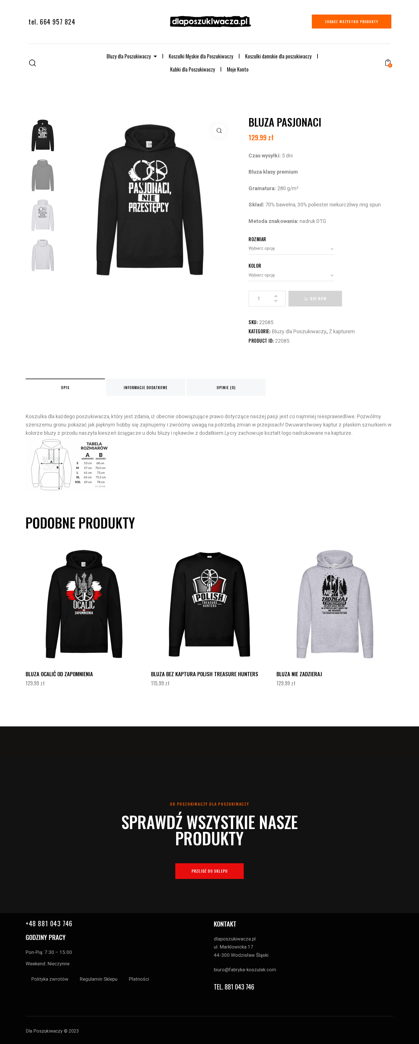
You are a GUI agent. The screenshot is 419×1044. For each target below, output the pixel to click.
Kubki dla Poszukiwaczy (192, 69)
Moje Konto (238, 69)
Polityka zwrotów (49, 979)
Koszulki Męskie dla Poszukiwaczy (201, 56)
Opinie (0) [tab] (226, 387)
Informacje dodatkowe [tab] (146, 387)
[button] (219, 130)
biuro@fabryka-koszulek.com (245, 969)
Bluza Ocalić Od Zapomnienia (59, 673)
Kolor (255, 265)
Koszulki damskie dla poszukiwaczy (278, 56)
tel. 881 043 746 (234, 987)
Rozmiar (257, 239)
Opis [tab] (65, 387)
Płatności (139, 979)
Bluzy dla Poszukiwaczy (129, 56)
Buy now (318, 298)
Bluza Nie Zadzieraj (299, 673)
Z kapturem (342, 331)
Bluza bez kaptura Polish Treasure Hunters (204, 673)
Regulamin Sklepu (98, 979)
